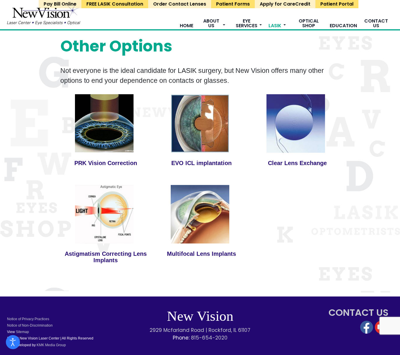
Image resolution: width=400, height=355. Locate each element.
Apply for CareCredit (285, 4)
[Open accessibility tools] (13, 342)
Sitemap (22, 332)
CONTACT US (359, 312)
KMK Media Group (51, 345)
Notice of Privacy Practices (28, 319)
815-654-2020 (209, 337)
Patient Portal (336, 4)
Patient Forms (233, 4)
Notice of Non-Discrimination (30, 325)
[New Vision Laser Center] (43, 14)
